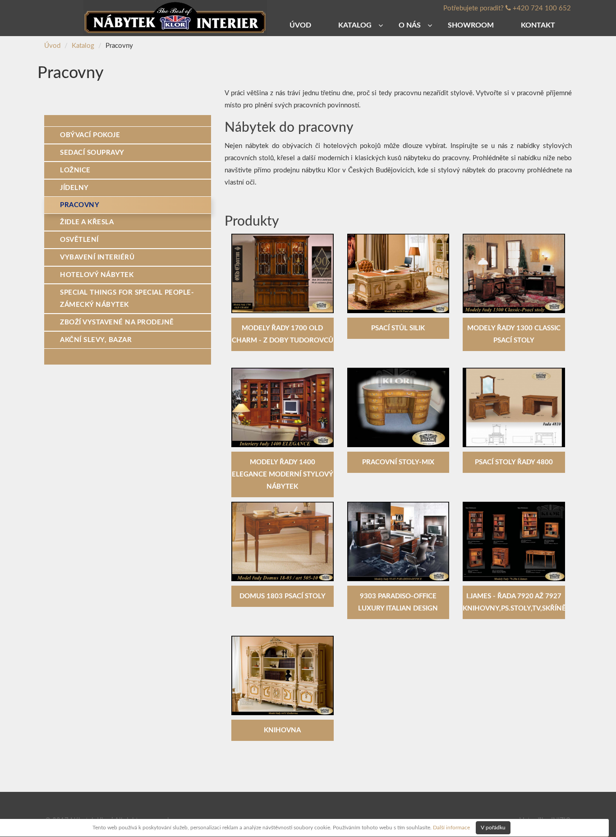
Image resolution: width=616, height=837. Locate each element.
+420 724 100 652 (542, 8)
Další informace (451, 827)
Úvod (52, 45)
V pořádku (493, 827)
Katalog (83, 45)
